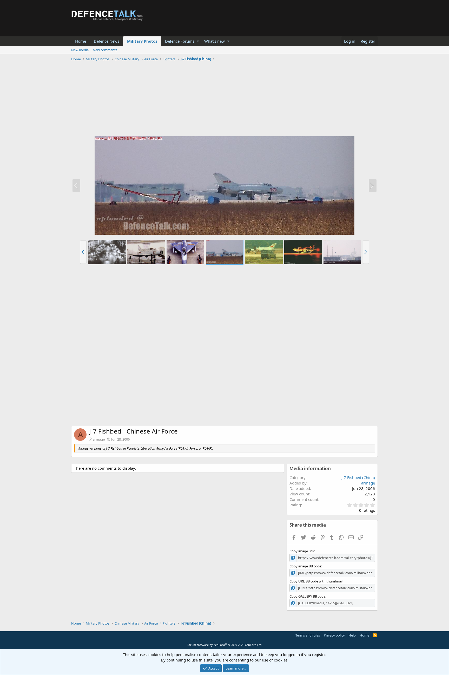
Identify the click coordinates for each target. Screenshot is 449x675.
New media (80, 50)
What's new (214, 41)
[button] (197, 41)
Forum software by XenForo (224, 645)
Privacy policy (334, 635)
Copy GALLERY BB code (307, 596)
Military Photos (142, 41)
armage (99, 439)
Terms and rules (307, 635)
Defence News (106, 41)
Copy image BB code (305, 566)
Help (352, 635)
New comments (105, 50)
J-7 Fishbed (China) (358, 477)
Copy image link (301, 551)
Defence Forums (179, 41)
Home (80, 41)
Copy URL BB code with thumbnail (315, 581)
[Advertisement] (224, 99)
